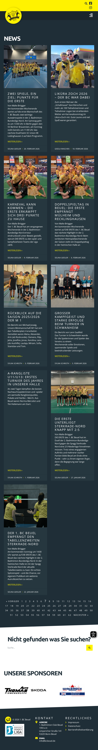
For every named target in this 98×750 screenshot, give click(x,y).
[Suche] (89, 648)
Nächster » (81, 615)
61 (64, 615)
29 (70, 605)
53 (22, 615)
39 (33, 610)
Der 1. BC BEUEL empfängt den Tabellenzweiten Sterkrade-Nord (24, 538)
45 (64, 610)
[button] (86, 3)
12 (68, 601)
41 (43, 610)
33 (91, 605)
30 (75, 605)
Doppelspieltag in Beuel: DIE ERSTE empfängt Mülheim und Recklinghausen (72, 211)
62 (69, 615)
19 (17, 605)
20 (22, 605)
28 (64, 605)
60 (59, 615)
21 (27, 605)
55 (32, 615)
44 (59, 610)
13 (73, 601)
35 (11, 610)
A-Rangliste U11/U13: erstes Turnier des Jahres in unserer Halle (25, 378)
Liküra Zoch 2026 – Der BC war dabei (72, 95)
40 (38, 610)
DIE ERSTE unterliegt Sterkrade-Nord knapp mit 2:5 (70, 424)
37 (22, 610)
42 (49, 610)
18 (11, 605)
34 (6, 610)
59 (53, 615)
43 (54, 610)
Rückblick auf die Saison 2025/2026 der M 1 (25, 316)
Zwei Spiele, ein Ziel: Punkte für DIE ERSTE (23, 97)
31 (80, 605)
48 (80, 610)
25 (49, 605)
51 (11, 615)
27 (59, 605)
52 (16, 615)
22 (33, 605)
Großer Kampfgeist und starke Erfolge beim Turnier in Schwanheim (70, 320)
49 (86, 610)
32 (86, 605)
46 (70, 610)
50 (91, 610)
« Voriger (12, 601)
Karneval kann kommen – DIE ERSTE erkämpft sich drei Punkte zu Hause (23, 211)
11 (63, 601)
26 (54, 605)
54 (27, 615)
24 (43, 605)
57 (43, 615)
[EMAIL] (36, 738)
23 (38, 605)
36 (17, 610)
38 (27, 610)
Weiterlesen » (15, 141)
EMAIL (42, 738)
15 (84, 601)
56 (37, 615)
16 (89, 601)
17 (6, 605)
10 (58, 601)
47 (75, 610)
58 (48, 615)
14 (79, 601)
